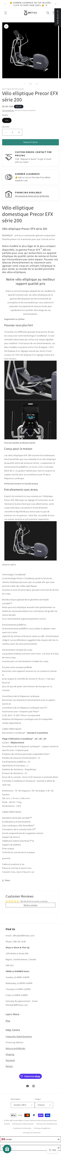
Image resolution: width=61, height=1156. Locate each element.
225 (8, 121)
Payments (10, 1060)
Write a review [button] (30, 905)
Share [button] (7, 880)
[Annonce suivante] (56, 4)
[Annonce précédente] (5, 4)
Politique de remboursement (23, 1124)
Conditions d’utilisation (22, 1128)
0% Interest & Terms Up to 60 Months (32, 196)
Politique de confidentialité (46, 1124)
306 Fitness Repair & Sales (19, 1120)
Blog (8, 1020)
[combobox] (30, 1139)
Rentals (9, 1066)
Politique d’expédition (42, 1128)
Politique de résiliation (31, 1133)
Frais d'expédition (8, 110)
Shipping (10, 1054)
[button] (6, 13)
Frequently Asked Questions (19, 1036)
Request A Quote (30, 142)
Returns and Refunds (15, 1048)
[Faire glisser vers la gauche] (24, 84)
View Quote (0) (57, 17)
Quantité (5, 127)
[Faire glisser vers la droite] (37, 84)
